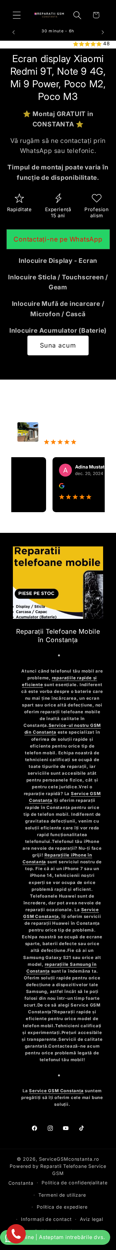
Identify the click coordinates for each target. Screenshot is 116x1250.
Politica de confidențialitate (74, 1182)
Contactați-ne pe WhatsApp (58, 239)
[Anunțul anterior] (13, 32)
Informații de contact (46, 1219)
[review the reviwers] (55, 487)
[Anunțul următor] (103, 32)
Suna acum (58, 345)
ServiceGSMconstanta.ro (69, 1159)
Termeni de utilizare (62, 1195)
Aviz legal (91, 1219)
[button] (16, 15)
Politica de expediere (62, 1207)
